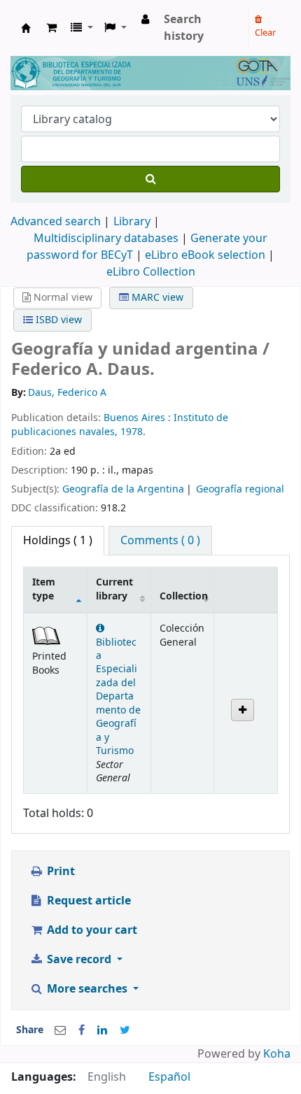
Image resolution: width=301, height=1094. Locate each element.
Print (59, 871)
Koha (276, 1054)
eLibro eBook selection (206, 255)
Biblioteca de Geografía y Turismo (26, 28)
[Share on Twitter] (124, 1030)
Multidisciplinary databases (107, 238)
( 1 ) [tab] (57, 540)
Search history (184, 28)
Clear (265, 32)
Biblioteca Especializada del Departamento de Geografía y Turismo (118, 696)
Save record (79, 959)
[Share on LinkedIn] (102, 1030)
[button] (51, 28)
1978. (133, 432)
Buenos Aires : (139, 418)
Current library (114, 589)
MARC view (156, 297)
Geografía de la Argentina (123, 489)
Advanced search (55, 221)
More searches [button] (87, 989)
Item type (43, 589)
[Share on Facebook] (81, 1030)
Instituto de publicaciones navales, (119, 425)
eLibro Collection (150, 272)
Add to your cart (90, 930)
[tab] (160, 540)
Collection (184, 596)
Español (169, 1077)
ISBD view (57, 320)
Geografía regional (240, 489)
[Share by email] (60, 1030)
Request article (87, 901)
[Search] (150, 179)
